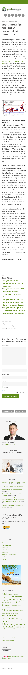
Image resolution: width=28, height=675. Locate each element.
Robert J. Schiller (7, 61)
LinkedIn (12, 15)
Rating (23, 619)
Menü (14, 2)
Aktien (9, 324)
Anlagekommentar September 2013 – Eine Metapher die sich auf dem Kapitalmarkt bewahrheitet (14, 310)
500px (16, 15)
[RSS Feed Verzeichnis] (11, 656)
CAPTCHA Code (20, 392)
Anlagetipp (13, 326)
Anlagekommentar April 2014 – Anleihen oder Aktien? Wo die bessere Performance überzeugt (13, 302)
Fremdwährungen (8, 607)
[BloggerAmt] (6, 658)
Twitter (23, 15)
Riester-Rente (10, 621)
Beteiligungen (21, 600)
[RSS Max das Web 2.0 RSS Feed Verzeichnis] (19, 656)
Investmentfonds (10, 615)
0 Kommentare (13, 21)
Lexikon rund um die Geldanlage (10, 637)
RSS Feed (5, 15)
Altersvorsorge (13, 594)
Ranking (20, 619)
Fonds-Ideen (5, 552)
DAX (18, 602)
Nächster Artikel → (21, 411)
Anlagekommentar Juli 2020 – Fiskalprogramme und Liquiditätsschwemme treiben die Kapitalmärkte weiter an (13, 499)
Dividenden (7, 605)
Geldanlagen (5, 328)
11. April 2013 (5, 21)
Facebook (19, 15)
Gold (15, 610)
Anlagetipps (5, 547)
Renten (5, 621)
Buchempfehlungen (7, 550)
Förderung (18, 607)
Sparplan (17, 627)
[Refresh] (4, 391)
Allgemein (4, 543)
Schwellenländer (8, 627)
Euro (14, 604)
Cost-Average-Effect (9, 602)
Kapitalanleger (12, 328)
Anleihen (13, 599)
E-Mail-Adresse (6, 374)
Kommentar (5, 345)
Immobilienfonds (6, 613)
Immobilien (20, 610)
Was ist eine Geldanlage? (8, 640)
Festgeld (18, 605)
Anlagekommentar (6, 321)
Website (4, 381)
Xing (9, 15)
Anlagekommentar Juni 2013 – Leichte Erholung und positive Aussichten (13, 283)
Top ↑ (25, 670)
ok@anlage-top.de (10, 444)
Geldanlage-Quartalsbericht (9, 554)
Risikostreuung (8, 624)
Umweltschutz (5, 629)
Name (3, 367)
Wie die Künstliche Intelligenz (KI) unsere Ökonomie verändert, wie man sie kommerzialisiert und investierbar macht (12, 488)
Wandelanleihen (12, 629)
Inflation (4, 557)
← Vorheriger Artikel (7, 411)
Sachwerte (20, 624)
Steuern (4, 559)
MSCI (17, 619)
